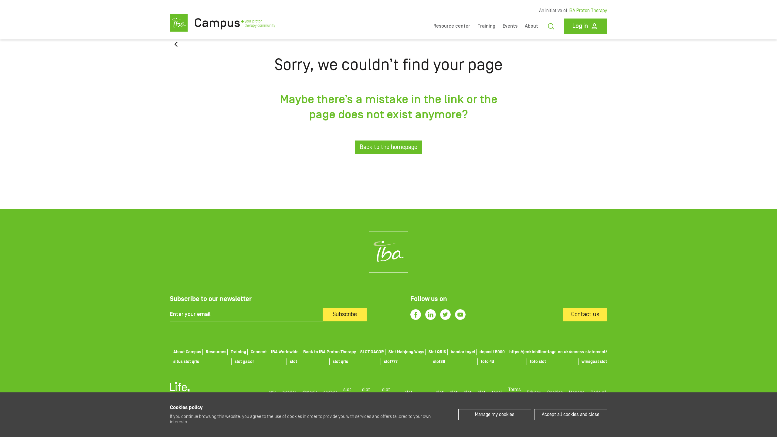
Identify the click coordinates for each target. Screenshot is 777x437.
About (531, 26)
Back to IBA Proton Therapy (329, 352)
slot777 (391, 361)
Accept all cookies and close (570, 414)
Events (510, 26)
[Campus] (388, 252)
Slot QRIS (437, 352)
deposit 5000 (492, 352)
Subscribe (345, 314)
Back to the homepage (388, 147)
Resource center (451, 26)
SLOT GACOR (372, 352)
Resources (216, 352)
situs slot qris (186, 361)
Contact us (585, 314)
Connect (259, 352)
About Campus (187, 352)
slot (293, 361)
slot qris (340, 361)
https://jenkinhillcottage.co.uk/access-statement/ (558, 352)
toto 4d (487, 361)
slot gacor (244, 361)
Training (486, 26)
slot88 (439, 361)
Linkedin (430, 314)
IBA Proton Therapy (588, 10)
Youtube (460, 314)
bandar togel (463, 352)
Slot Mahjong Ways (406, 352)
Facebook (415, 314)
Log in (580, 26)
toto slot (538, 361)
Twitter (445, 314)
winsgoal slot (594, 361)
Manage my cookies (494, 414)
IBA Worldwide (285, 352)
